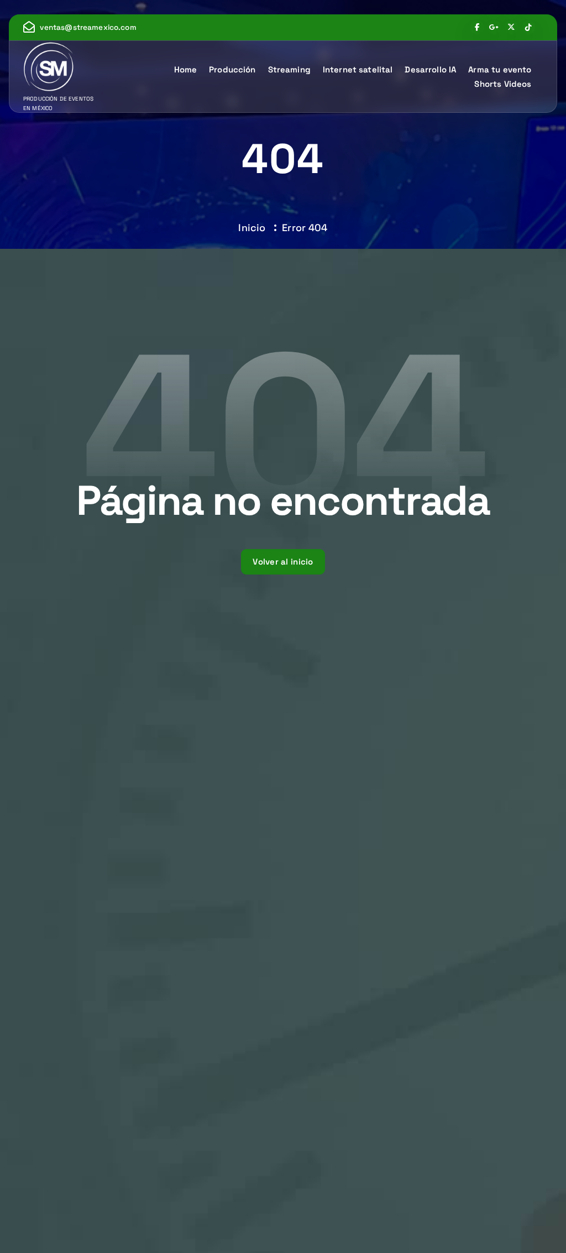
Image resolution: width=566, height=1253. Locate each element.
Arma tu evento (499, 69)
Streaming (289, 69)
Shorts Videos (502, 84)
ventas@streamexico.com (88, 27)
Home (185, 69)
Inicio (251, 227)
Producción (232, 69)
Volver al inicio (283, 561)
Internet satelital (358, 69)
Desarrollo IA (430, 69)
